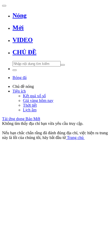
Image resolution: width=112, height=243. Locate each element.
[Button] (4, 6)
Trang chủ (75, 137)
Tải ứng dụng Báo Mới (21, 119)
